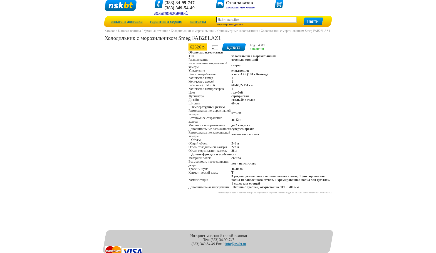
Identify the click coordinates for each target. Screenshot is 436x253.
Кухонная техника (156, 31)
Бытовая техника (129, 31)
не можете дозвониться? (171, 12)
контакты (198, 21)
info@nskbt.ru (235, 244)
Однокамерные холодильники (237, 31)
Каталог (109, 31)
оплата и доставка (126, 21)
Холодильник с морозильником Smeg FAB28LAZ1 (295, 31)
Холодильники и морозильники (193, 31)
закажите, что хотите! (241, 7)
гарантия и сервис (166, 21)
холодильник (236, 24)
